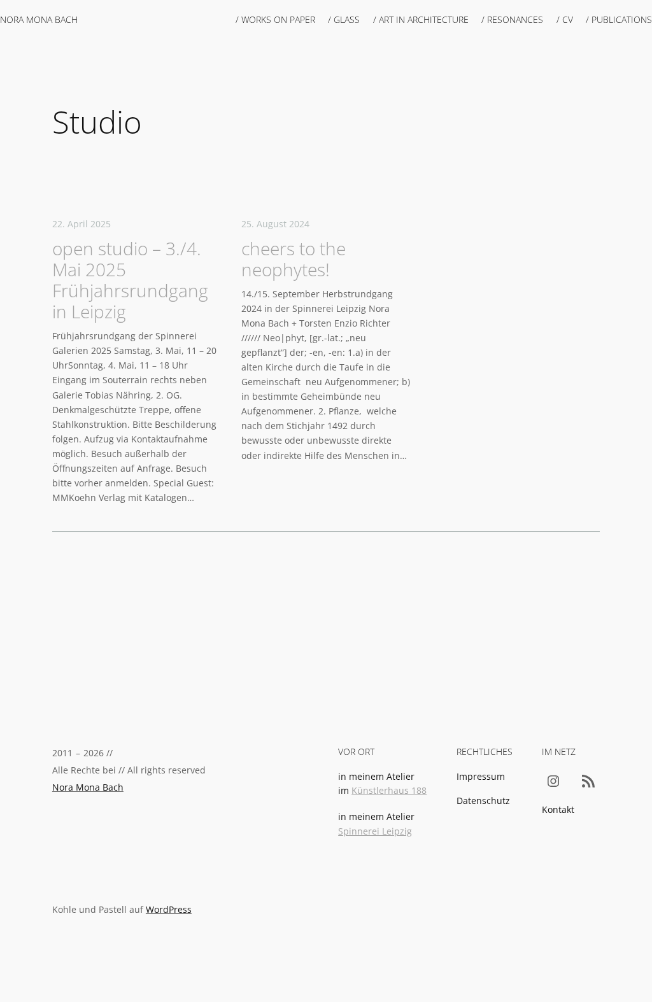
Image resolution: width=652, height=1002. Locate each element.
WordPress (169, 909)
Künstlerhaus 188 (389, 790)
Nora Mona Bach (39, 19)
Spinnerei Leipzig (375, 831)
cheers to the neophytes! (293, 259)
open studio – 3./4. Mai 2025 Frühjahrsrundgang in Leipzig (130, 280)
